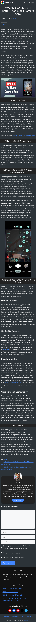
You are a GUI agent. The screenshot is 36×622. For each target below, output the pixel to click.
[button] (25, 2)
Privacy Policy (15, 616)
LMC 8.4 (9, 2)
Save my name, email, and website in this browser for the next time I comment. (17, 547)
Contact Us (29, 616)
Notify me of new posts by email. (14, 557)
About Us (6, 616)
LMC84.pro (5, 350)
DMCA (22, 616)
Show (4, 24)
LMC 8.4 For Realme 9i (10, 592)
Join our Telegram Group (12, 382)
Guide (6, 459)
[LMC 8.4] (2, 2)
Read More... (18, 500)
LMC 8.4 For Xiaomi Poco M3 (12, 595)
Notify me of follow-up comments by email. (17, 553)
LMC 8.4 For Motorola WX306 (13, 589)
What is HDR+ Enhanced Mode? (24, 136)
